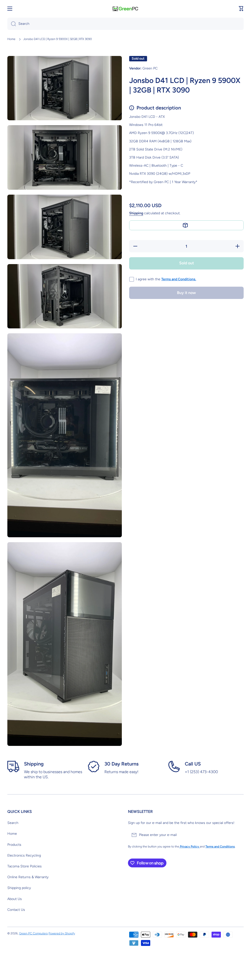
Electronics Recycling (24, 855)
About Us (14, 899)
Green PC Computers (33, 933)
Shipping (136, 213)
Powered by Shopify (62, 933)
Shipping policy (19, 888)
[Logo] (125, 8)
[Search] (11, 24)
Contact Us (16, 910)
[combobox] (125, 24)
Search (12, 823)
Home (11, 39)
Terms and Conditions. (178, 279)
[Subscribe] (237, 835)
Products (14, 845)
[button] (241, 8)
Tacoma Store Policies (24, 866)
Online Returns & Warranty (28, 877)
